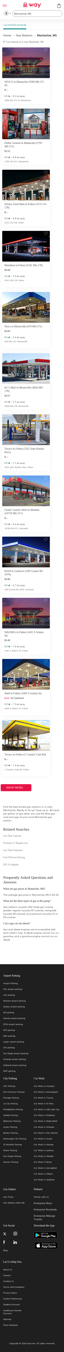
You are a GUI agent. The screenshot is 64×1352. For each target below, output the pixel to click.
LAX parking (9, 994)
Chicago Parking (11, 1097)
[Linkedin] (18, 1242)
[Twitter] (8, 1234)
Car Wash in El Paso (43, 1103)
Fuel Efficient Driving (14, 857)
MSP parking (9, 1071)
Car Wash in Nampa (43, 1144)
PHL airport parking (12, 989)
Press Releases (10, 1325)
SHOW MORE (15, 787)
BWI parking (9, 1035)
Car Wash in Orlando (44, 1127)
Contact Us (8, 1281)
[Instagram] (18, 1234)
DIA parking (9, 1047)
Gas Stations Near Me (14, 1202)
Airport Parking (10, 983)
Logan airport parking (13, 1041)
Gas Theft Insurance (13, 850)
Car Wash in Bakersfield (45, 1121)
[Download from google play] (47, 1236)
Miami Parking (10, 1150)
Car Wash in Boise (43, 1161)
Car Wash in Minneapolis (46, 1091)
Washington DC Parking (14, 1138)
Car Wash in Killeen (43, 1173)
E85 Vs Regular (11, 864)
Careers (7, 1275)
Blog (5, 1250)
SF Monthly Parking (12, 1144)
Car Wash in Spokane (44, 1179)
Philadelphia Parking (13, 1109)
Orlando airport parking (14, 1059)
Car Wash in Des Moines (46, 1132)
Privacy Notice (10, 1292)
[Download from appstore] (47, 1245)
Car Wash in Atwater (44, 1156)
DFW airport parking (13, 1024)
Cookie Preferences (12, 1298)
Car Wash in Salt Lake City (46, 1109)
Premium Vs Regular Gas (15, 843)
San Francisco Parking (13, 1091)
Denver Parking (10, 1161)
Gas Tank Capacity (12, 836)
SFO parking (9, 1030)
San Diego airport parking (15, 1053)
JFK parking (8, 1012)
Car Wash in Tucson (43, 1097)
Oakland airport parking (14, 1065)
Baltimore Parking (11, 1121)
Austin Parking (10, 1127)
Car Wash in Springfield (45, 1167)
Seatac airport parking (14, 1006)
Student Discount (11, 1304)
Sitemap (7, 1319)
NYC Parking (9, 1086)
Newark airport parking (14, 1000)
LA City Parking (10, 1103)
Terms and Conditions (13, 1287)
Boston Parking (10, 1132)
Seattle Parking (10, 1115)
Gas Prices (8, 1196)
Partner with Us (41, 1196)
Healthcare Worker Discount (12, 1312)
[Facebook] (8, 1242)
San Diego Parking (12, 1156)
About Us (7, 1269)
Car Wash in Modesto (44, 1115)
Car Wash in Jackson (44, 1150)
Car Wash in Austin (43, 1138)
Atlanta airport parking (14, 1018)
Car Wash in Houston (44, 1086)
